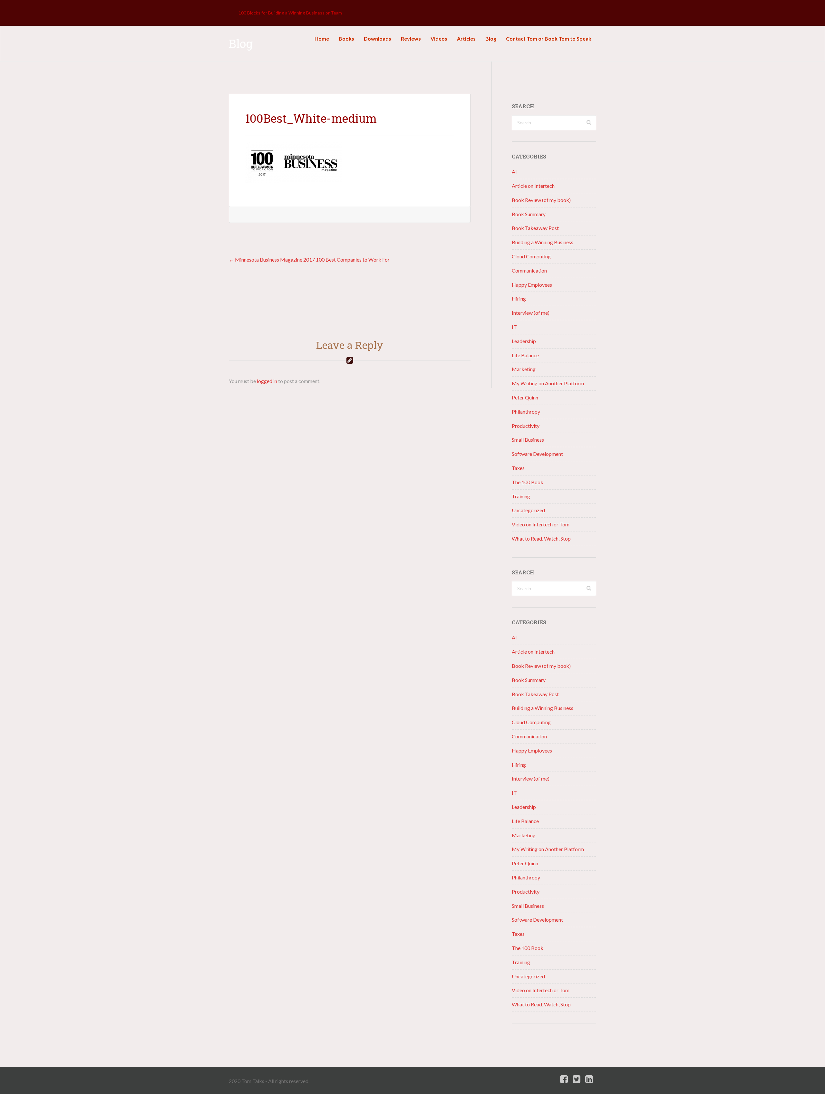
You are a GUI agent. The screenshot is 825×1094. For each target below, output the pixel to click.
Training (521, 496)
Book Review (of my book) (541, 200)
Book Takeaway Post (535, 228)
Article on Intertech (533, 186)
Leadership (524, 341)
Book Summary (529, 214)
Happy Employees (532, 285)
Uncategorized (528, 510)
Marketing (524, 369)
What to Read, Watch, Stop (541, 538)
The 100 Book (527, 482)
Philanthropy (526, 411)
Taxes (518, 468)
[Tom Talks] (233, 13)
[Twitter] (576, 1079)
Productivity (525, 426)
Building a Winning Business (542, 242)
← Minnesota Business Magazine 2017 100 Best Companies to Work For (309, 259)
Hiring (519, 298)
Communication (529, 270)
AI (514, 171)
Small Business (528, 440)
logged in (267, 381)
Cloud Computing (531, 256)
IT (514, 327)
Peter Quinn (525, 397)
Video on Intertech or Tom (540, 524)
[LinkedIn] (589, 1079)
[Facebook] (564, 1079)
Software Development (537, 454)
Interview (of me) (530, 313)
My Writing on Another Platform (548, 383)
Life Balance (525, 355)
